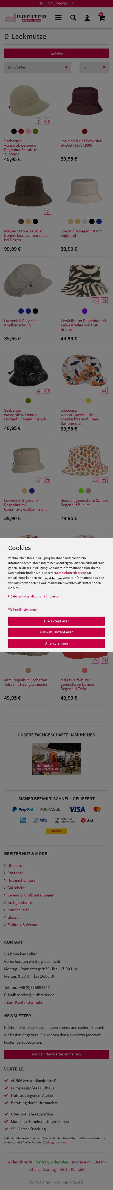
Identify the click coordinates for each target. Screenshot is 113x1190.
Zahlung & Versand (23, 924)
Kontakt (77, 1169)
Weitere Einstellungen (23, 609)
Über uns (14, 865)
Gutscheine (16, 887)
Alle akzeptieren (56, 620)
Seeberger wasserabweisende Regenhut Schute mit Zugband (22, 147)
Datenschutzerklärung (70, 573)
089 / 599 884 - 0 (60, 3)
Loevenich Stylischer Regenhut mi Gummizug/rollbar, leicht (25, 505)
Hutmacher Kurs (21, 880)
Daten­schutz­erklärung (25, 596)
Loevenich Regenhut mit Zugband (81, 233)
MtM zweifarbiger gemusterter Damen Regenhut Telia (77, 684)
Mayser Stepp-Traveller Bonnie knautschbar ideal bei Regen (26, 235)
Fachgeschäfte (19, 902)
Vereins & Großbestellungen (30, 895)
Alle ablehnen (56, 642)
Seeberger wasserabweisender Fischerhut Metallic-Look (25, 415)
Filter (59, 53)
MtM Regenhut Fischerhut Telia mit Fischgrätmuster (25, 682)
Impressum (81, 1162)
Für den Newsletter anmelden (56, 1054)
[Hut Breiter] (25, 17)
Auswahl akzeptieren (56, 632)
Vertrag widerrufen (52, 1162)
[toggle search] (73, 17)
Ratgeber (15, 872)
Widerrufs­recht (19, 1162)
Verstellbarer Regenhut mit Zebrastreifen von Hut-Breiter (83, 325)
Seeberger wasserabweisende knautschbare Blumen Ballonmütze (79, 417)
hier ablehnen (52, 578)
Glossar (13, 917)
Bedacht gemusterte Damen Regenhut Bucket (84, 502)
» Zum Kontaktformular (24, 1002)
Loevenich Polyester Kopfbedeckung (21, 323)
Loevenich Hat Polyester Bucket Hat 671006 (81, 143)
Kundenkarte (18, 909)
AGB (63, 1169)
